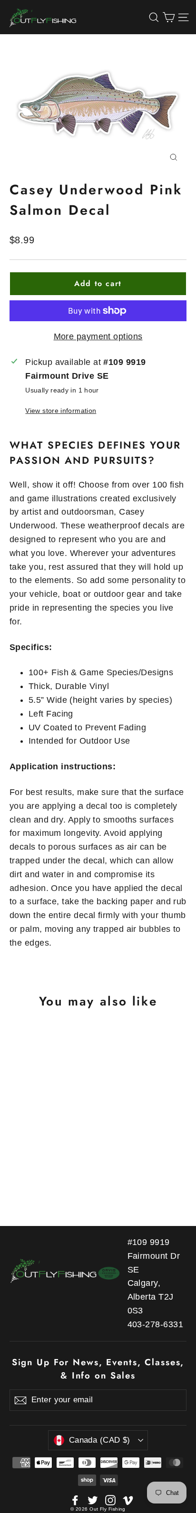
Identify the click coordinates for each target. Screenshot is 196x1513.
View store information (60, 410)
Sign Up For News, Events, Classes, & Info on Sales (98, 1369)
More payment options (98, 336)
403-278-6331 (155, 1324)
